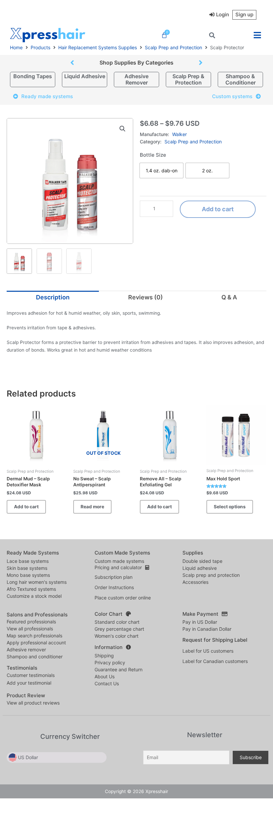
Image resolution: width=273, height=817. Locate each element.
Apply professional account (36, 642)
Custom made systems (119, 561)
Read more (92, 506)
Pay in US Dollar (199, 622)
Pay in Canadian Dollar (206, 629)
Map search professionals (34, 635)
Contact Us (107, 683)
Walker (179, 134)
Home (16, 47)
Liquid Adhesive (84, 76)
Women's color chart (116, 636)
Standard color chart (117, 622)
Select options (230, 506)
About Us (105, 676)
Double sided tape (202, 561)
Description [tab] (53, 297)
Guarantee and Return (118, 669)
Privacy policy (110, 662)
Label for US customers (207, 651)
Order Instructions (114, 587)
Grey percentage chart (119, 629)
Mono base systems (28, 575)
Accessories (195, 582)
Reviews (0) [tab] (145, 297)
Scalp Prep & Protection (188, 79)
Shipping (104, 655)
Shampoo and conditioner (35, 656)
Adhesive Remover (136, 79)
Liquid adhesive (199, 568)
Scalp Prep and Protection (173, 47)
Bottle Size (153, 155)
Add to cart (218, 209)
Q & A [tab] (229, 297)
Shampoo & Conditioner (240, 79)
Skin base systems (27, 568)
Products (40, 47)
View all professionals (30, 628)
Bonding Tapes (32, 76)
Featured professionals (31, 621)
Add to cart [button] (26, 506)
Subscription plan (114, 577)
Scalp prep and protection (211, 575)
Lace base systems (28, 561)
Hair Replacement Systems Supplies (97, 47)
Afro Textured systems (31, 589)
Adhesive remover (26, 649)
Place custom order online (123, 597)
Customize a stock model (34, 596)
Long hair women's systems (37, 582)
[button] (257, 35)
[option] (161, 170)
